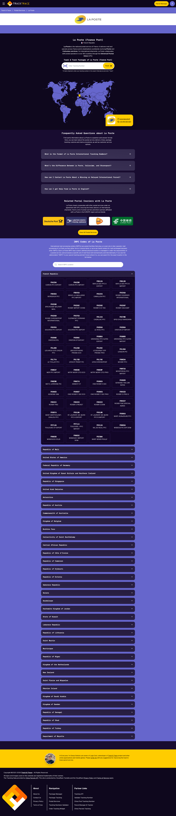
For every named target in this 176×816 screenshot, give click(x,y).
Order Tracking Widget (57, 809)
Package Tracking (55, 798)
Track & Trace (113, 756)
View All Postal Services (88, 232)
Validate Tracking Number (83, 798)
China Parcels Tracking (82, 809)
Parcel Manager (161, 4)
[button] (3, 3)
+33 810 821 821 (125, 122)
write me (94, 758)
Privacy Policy (89, 778)
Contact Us (37, 798)
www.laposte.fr (125, 119)
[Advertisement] (88, 29)
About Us (36, 794)
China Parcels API (32, 778)
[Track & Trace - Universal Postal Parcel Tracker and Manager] (18, 3)
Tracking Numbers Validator (59, 805)
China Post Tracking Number (84, 801)
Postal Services (54, 801)
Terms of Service (103, 778)
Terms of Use (38, 805)
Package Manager (55, 794)
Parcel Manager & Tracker (83, 805)
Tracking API (78, 794)
